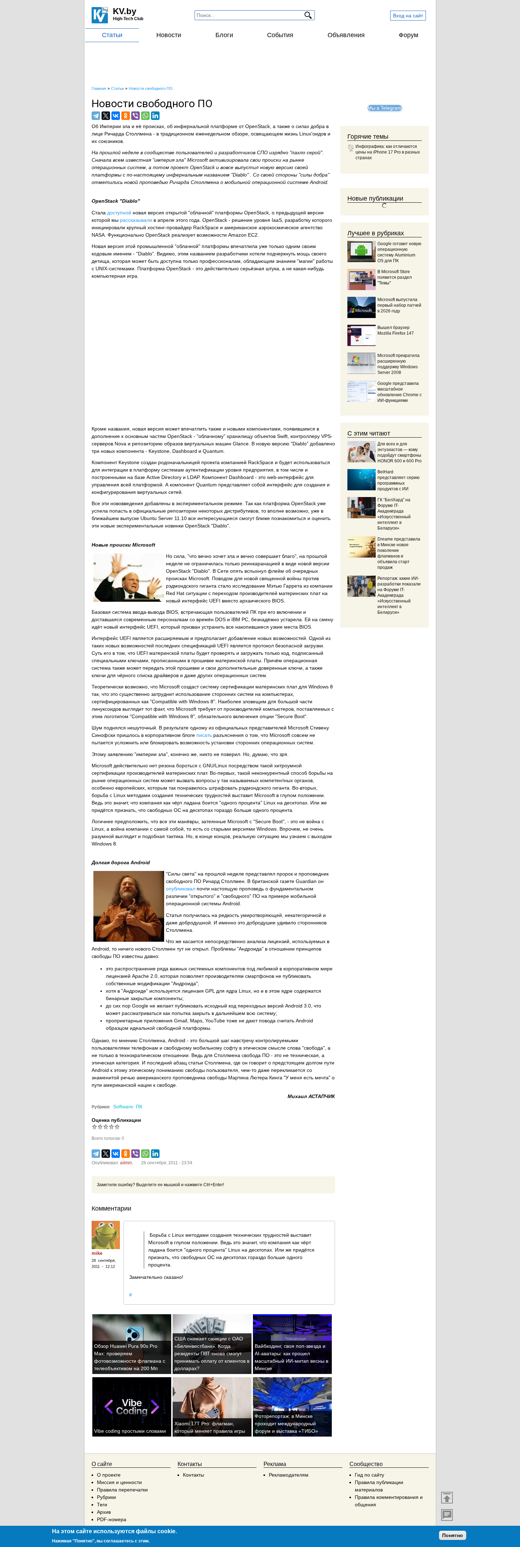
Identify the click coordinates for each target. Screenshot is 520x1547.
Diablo (240, 175)
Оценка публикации (116, 1120)
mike (97, 1253)
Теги (102, 1504)
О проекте (109, 1475)
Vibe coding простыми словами (130, 1431)
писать (204, 735)
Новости (168, 35)
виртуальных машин (207, 443)
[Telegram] (96, 115)
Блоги (224, 35)
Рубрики (106, 1497)
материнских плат (299, 593)
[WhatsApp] (145, 115)
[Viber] (135, 115)
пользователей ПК (235, 612)
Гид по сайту (369, 1475)
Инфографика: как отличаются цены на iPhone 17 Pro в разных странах (388, 152)
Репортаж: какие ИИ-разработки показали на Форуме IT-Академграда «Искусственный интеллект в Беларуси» (399, 595)
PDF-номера (111, 1519)
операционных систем (119, 167)
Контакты (193, 1475)
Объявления (346, 35)
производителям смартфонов (239, 976)
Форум (408, 35)
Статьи (112, 35)
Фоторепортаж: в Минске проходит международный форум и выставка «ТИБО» (286, 1423)
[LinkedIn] (155, 115)
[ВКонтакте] (115, 115)
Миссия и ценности (119, 1482)
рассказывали (136, 220)
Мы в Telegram (384, 108)
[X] (106, 115)
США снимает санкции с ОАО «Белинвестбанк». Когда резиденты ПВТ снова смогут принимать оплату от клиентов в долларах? (211, 1353)
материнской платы (172, 653)
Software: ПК (127, 1106)
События (280, 35)
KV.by (124, 11)
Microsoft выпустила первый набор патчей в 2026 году (399, 305)
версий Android (284, 1006)
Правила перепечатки (122, 1490)
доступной (119, 212)
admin (126, 1162)
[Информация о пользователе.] (106, 1235)
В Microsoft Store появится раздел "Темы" (394, 277)
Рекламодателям (288, 1475)
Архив (104, 1512)
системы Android (220, 903)
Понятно (452, 1535)
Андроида (250, 949)
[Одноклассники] (125, 115)
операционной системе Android (289, 182)
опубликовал (180, 888)
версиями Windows (254, 829)
